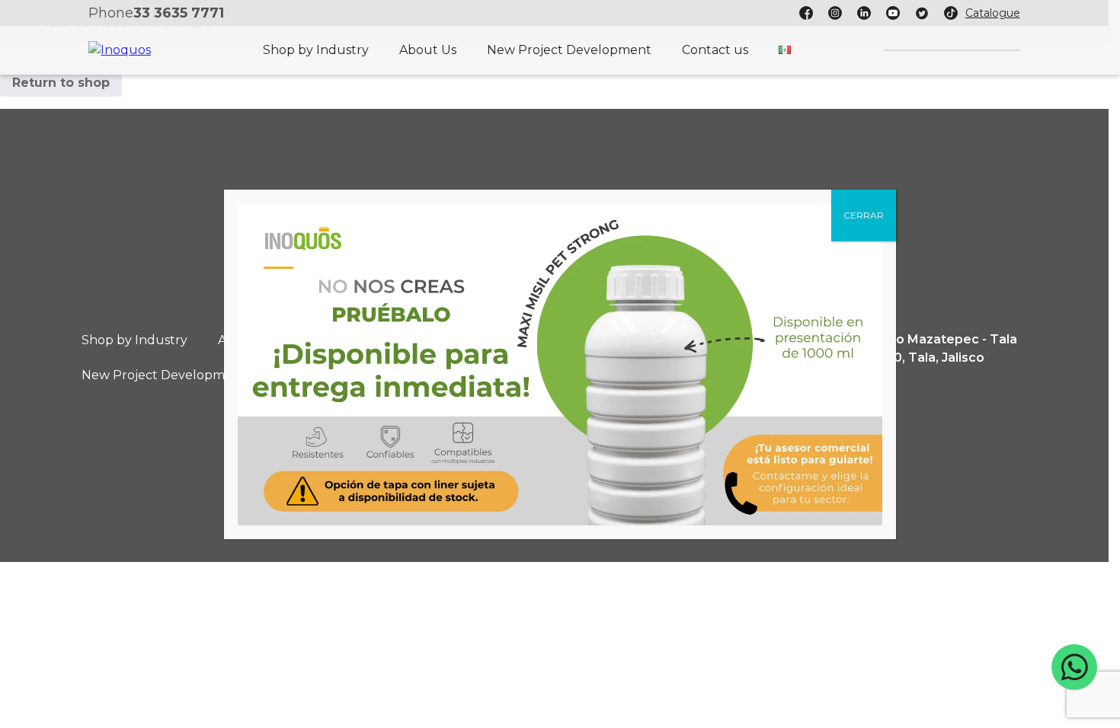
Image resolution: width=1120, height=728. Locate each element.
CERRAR (863, 215)
